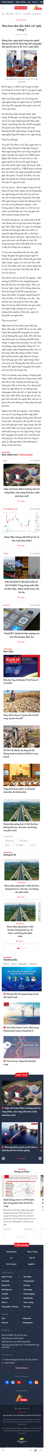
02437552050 (10, 1363)
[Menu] (3, 1450)
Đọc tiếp (8, 651)
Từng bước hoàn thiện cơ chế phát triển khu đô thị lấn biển (19, 790)
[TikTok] (25, 1382)
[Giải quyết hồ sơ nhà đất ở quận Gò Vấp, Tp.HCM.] (22, 51)
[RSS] (36, 1382)
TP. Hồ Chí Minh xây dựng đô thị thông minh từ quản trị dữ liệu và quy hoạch (20, 753)
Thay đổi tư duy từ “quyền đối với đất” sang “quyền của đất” (21, 717)
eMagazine (33, 964)
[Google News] (35, 1450)
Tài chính (27, 14)
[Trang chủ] (3, 14)
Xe (29, 2)
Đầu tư (18, 14)
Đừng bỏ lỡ (9, 855)
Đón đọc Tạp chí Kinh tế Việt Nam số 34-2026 (20, 681)
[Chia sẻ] (40, 1450)
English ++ (32, 1264)
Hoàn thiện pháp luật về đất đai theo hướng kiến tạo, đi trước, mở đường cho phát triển (20, 827)
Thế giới (5, 553)
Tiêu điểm (9, 14)
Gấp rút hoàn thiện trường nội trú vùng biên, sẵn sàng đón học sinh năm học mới (22, 492)
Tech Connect (11, 1264)
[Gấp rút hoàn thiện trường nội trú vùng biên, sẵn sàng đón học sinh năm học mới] (22, 1093)
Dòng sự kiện (21, 1171)
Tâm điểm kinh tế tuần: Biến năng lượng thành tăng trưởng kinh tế (21, 1029)
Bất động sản (22, 882)
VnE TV (35, 2)
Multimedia (10, 960)
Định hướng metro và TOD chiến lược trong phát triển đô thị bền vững (18, 1203)
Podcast (14, 964)
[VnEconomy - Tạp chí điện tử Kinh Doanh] (21, 1245)
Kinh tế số (37, 14)
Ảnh (3, 1318)
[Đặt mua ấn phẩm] (37, 7)
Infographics (23, 964)
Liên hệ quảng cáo (21, 1368)
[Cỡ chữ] (30, 1450)
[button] (18, 948)
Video (5, 461)
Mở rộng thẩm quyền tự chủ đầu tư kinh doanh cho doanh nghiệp (19, 1149)
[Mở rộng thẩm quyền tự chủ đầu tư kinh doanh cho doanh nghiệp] (20, 1133)
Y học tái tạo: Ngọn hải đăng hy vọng (19, 1062)
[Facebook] (7, 1382)
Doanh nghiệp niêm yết (10, 509)
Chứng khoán (8, 2)
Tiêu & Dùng (21, 2)
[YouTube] (19, 1382)
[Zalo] (30, 1382)
